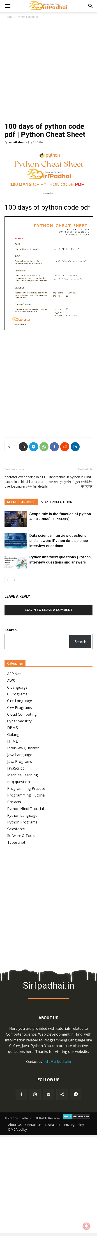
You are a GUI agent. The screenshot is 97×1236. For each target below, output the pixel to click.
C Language (17, 687)
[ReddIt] (64, 446)
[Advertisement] (48, 72)
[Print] (23, 446)
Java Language (19, 754)
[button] (7, 6)
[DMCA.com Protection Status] (76, 1118)
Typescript (16, 842)
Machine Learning (22, 774)
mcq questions (19, 781)
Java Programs (19, 761)
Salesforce (16, 828)
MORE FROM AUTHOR (56, 502)
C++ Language (19, 700)
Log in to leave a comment (48, 610)
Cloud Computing (22, 714)
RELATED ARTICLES (21, 502)
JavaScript (15, 768)
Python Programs (22, 822)
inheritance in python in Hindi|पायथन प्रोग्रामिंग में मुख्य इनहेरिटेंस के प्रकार (70, 481)
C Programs (17, 694)
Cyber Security (19, 721)
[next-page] (14, 580)
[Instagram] (34, 1094)
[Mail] (48, 1094)
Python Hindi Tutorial (25, 808)
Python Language (28, 17)
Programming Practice (26, 788)
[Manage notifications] (86, 1226)
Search (80, 641)
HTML (12, 741)
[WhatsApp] (43, 446)
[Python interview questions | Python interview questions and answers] (16, 562)
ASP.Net (14, 673)
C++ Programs (19, 707)
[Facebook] (54, 446)
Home (8, 17)
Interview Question (23, 748)
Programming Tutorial (26, 795)
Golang (13, 734)
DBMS (12, 727)
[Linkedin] (75, 446)
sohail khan (17, 142)
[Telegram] (33, 446)
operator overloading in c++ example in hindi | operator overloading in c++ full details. (26, 481)
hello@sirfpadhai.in (57, 1061)
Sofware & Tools (21, 835)
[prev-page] (7, 580)
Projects (14, 801)
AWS (11, 680)
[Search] (90, 6)
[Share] (62, 1094)
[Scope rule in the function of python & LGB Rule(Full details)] (16, 519)
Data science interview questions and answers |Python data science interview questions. (58, 540)
